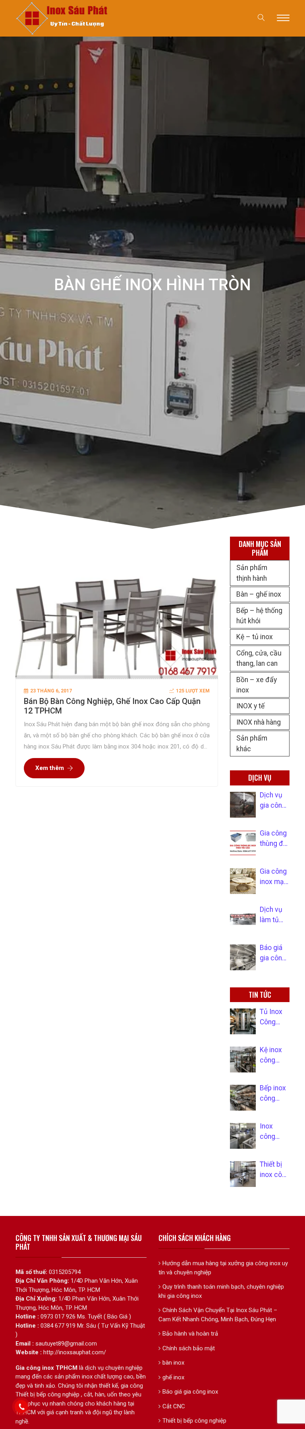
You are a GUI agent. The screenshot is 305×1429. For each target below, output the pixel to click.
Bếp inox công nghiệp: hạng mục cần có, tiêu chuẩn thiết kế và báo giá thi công (273, 1094)
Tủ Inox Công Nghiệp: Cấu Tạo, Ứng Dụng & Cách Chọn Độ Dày (275, 1018)
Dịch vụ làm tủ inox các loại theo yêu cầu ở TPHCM (274, 915)
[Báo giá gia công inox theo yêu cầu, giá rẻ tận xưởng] (243, 957)
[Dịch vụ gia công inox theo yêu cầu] (243, 805)
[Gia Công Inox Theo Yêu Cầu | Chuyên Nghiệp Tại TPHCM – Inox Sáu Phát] (62, 18)
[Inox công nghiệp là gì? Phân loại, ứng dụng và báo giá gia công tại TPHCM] (243, 1136)
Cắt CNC (173, 1406)
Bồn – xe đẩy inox (256, 685)
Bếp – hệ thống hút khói (259, 616)
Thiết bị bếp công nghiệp (194, 1420)
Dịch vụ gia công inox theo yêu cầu (274, 801)
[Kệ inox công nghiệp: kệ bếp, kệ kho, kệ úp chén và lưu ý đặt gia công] (243, 1059)
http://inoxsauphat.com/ (74, 1352)
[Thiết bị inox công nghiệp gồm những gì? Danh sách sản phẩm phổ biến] (243, 1174)
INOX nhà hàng (258, 722)
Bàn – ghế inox (258, 594)
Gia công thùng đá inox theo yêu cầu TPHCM (274, 839)
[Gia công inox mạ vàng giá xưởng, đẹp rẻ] (243, 881)
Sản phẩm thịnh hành (251, 573)
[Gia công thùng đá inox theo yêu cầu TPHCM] (243, 843)
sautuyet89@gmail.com (66, 1343)
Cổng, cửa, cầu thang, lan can (259, 658)
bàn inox (173, 1362)
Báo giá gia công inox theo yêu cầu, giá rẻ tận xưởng (274, 954)
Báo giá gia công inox (190, 1391)
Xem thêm (49, 768)
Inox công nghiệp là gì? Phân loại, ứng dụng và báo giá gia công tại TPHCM (273, 1132)
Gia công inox (34, 1367)
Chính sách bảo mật (188, 1348)
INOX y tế (250, 706)
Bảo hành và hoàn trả (190, 1333)
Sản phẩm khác (251, 743)
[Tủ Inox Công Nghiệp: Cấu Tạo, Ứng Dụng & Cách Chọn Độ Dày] (243, 1021)
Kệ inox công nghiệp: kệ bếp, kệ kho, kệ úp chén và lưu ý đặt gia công (275, 1056)
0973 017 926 (58, 1316)
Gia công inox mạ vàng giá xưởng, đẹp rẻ (273, 877)
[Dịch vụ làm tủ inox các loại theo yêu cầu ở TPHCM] (243, 919)
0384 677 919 (58, 1325)
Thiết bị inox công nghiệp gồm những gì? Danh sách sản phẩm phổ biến (275, 1170)
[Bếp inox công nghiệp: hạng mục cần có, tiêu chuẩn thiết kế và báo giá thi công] (243, 1098)
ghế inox (173, 1377)
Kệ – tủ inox (254, 637)
